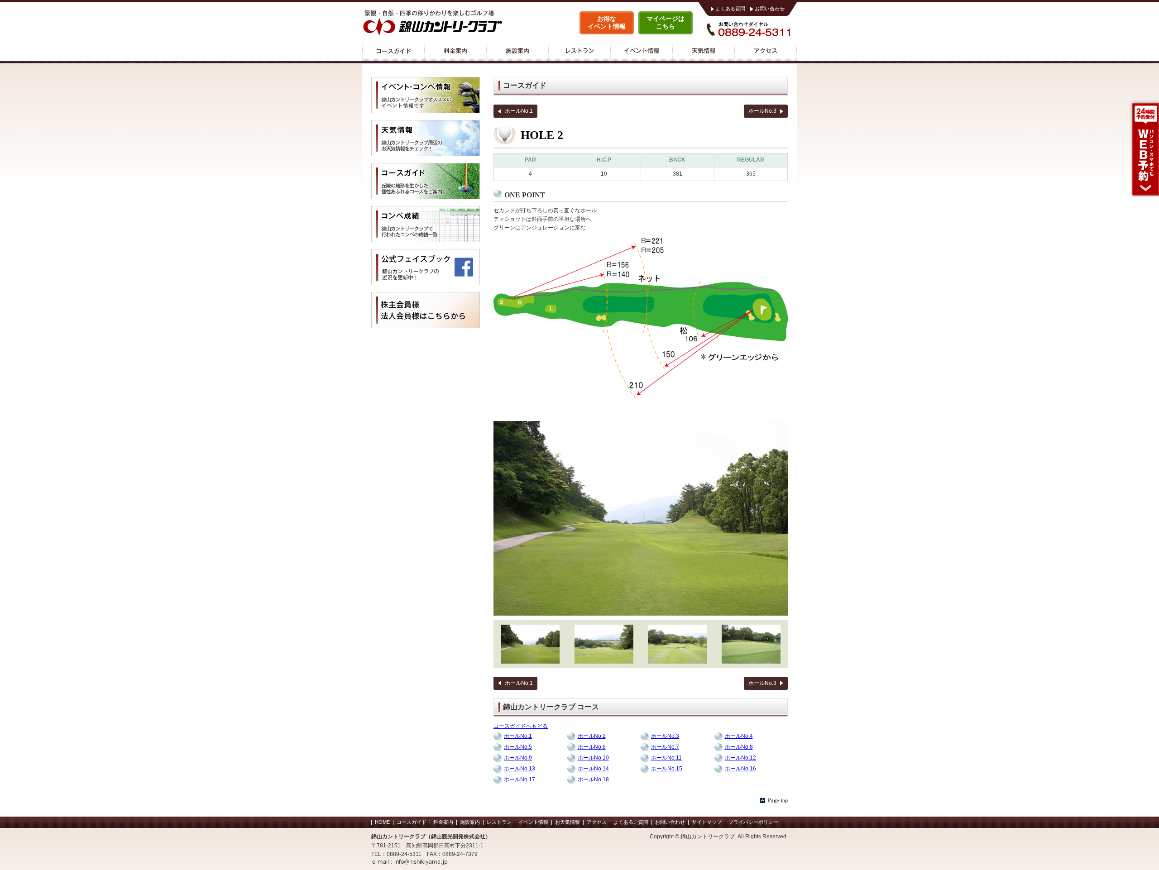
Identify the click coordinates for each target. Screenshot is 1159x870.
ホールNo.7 (665, 747)
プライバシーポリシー (753, 822)
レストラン (579, 52)
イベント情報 (641, 52)
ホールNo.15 (666, 768)
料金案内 (455, 52)
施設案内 (517, 52)
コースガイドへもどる (520, 726)
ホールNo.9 (518, 758)
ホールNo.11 (666, 758)
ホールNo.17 (519, 779)
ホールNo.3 (762, 111)
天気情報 (703, 52)
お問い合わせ (770, 8)
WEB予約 (1144, 149)
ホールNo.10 (593, 758)
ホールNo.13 (519, 768)
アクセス (765, 52)
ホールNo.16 (740, 768)
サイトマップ (707, 822)
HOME (382, 822)
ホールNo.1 (519, 111)
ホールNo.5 (518, 747)
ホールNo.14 (593, 768)
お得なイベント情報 (607, 22)
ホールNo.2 (592, 736)
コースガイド (393, 52)
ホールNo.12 (740, 758)
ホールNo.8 (739, 747)
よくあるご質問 (630, 822)
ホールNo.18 (593, 779)
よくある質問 (730, 8)
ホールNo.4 (739, 736)
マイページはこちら (666, 22)
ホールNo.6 (592, 747)
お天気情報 (567, 822)
